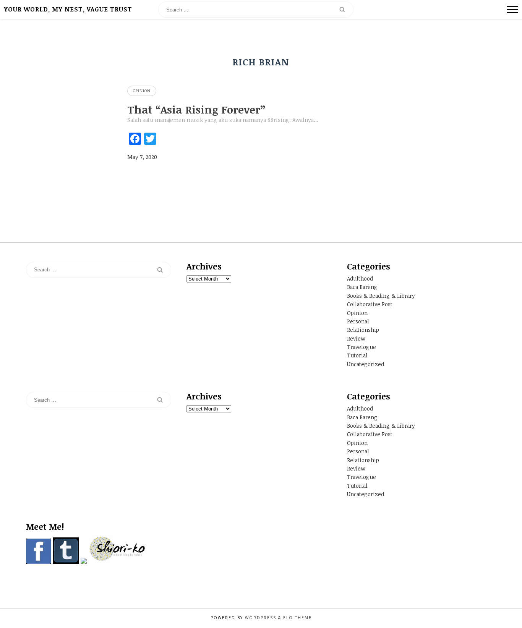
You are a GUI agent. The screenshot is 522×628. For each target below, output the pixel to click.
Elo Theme (297, 617)
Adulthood (360, 278)
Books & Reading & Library (381, 295)
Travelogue (361, 347)
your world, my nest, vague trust (68, 9)
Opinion (142, 90)
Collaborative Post (369, 304)
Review (356, 338)
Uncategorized (365, 364)
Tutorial (357, 355)
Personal (358, 321)
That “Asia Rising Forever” (196, 109)
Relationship (363, 329)
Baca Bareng (362, 286)
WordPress (260, 617)
